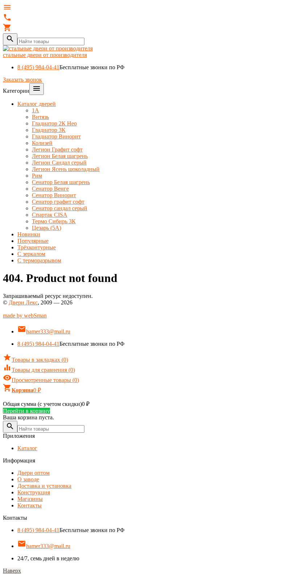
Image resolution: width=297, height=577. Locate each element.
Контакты (29, 505)
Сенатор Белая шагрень (61, 182)
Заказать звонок (22, 79)
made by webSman (25, 315)
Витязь (40, 117)
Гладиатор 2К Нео (54, 123)
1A (35, 110)
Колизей (42, 143)
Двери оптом (33, 473)
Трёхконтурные (36, 247)
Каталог (27, 448)
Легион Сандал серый (59, 162)
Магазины (30, 499)
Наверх (12, 571)
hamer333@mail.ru (43, 331)
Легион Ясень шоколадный (66, 169)
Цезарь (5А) (46, 228)
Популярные (33, 241)
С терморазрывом (39, 260)
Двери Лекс (23, 302)
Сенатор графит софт (58, 202)
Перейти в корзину (26, 411)
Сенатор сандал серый (59, 208)
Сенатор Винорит (54, 195)
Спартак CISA (49, 215)
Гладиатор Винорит (56, 136)
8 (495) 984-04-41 (38, 67)
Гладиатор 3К (49, 130)
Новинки (28, 234)
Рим (37, 176)
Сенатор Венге (50, 189)
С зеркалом (31, 254)
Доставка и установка (44, 486)
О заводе (28, 479)
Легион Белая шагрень (60, 156)
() (35, 360)
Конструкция (33, 492)
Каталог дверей (36, 104)
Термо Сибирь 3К (54, 221)
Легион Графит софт (57, 149)
